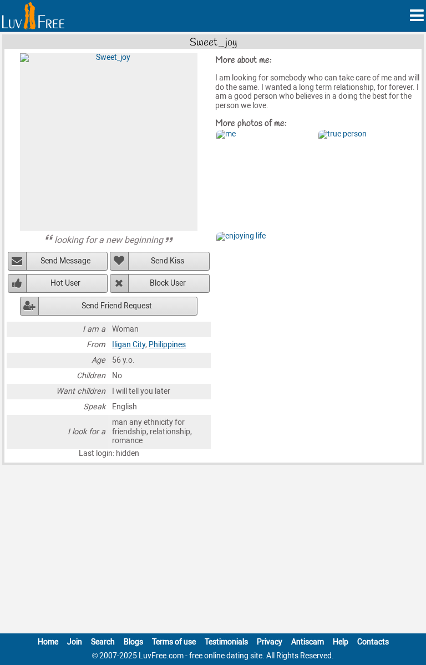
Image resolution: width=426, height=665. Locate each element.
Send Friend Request (117, 306)
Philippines (167, 344)
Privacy (269, 642)
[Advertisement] (213, 551)
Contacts (373, 642)
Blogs (133, 642)
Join (74, 642)
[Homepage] (33, 16)
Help (340, 642)
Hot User (65, 283)
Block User (168, 283)
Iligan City (128, 344)
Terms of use (174, 642)
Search (103, 642)
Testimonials (226, 642)
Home (48, 642)
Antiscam (307, 642)
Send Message (65, 261)
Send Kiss (167, 261)
